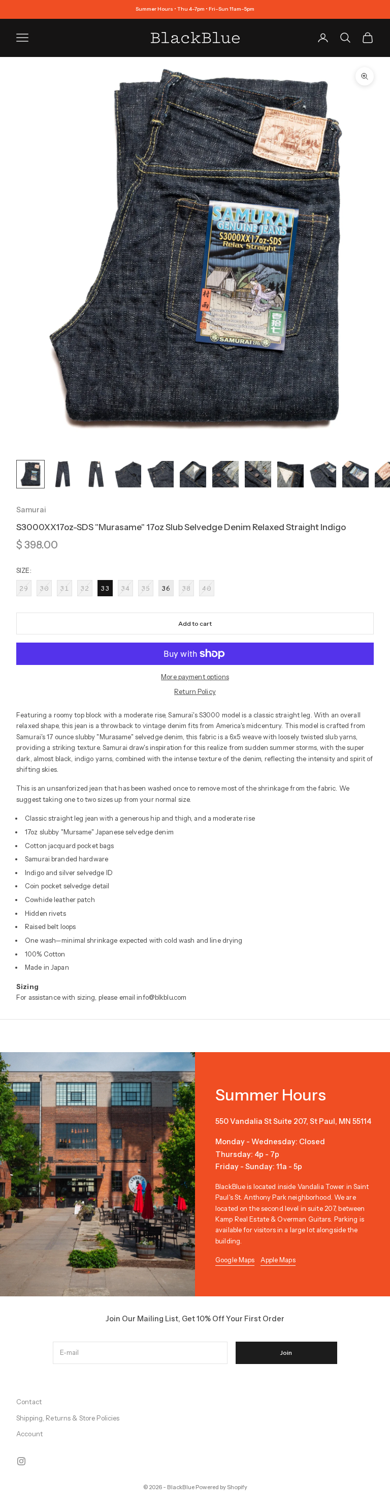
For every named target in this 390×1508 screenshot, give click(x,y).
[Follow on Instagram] (21, 1461)
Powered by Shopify (221, 1487)
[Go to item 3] (95, 474)
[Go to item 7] (225, 474)
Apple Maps (278, 1260)
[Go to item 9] (290, 474)
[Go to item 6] (193, 474)
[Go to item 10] (323, 474)
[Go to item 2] (63, 474)
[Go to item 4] (128, 474)
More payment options (195, 677)
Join (286, 1352)
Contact (29, 1402)
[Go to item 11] (355, 474)
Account (29, 1434)
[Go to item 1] (30, 474)
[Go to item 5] (160, 474)
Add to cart (195, 623)
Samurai (31, 509)
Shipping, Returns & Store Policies (67, 1418)
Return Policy (195, 691)
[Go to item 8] (258, 474)
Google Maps (234, 1260)
